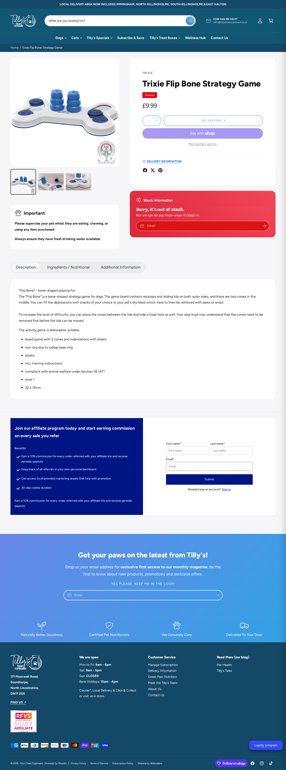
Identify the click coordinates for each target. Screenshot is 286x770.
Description (26, 267)
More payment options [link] (203, 143)
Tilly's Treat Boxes (163, 38)
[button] (270, 20)
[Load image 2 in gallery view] (51, 182)
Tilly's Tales (224, 671)
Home (14, 47)
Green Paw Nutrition (162, 677)
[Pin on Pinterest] (160, 170)
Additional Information (120, 267)
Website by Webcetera (150, 763)
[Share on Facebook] (145, 170)
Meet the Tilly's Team (162, 683)
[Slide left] (102, 158)
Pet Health (224, 665)
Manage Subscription (163, 665)
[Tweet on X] (152, 170)
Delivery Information (162, 671)
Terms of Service (99, 763)
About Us (154, 689)
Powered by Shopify (56, 763)
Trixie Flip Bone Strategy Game (42, 47)
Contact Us (156, 695)
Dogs (59, 38)
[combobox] (120, 20)
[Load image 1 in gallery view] (23, 182)
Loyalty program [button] (265, 745)
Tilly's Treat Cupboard (31, 763)
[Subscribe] (217, 595)
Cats (75, 38)
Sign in (226, 489)
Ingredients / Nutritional (68, 267)
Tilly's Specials (98, 38)
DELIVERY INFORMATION (164, 161)
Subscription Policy (122, 763)
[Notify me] (264, 226)
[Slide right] (111, 158)
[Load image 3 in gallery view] (78, 182)
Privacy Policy (78, 763)
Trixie (147, 73)
